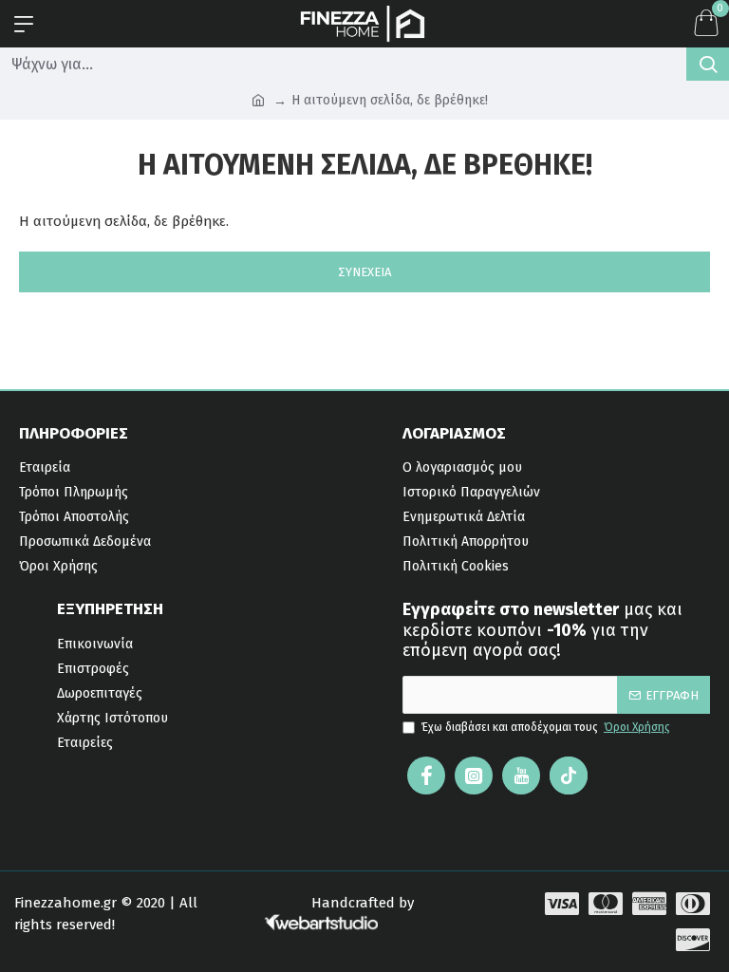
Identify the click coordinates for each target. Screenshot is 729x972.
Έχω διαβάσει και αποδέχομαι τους (545, 727)
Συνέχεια (364, 272)
